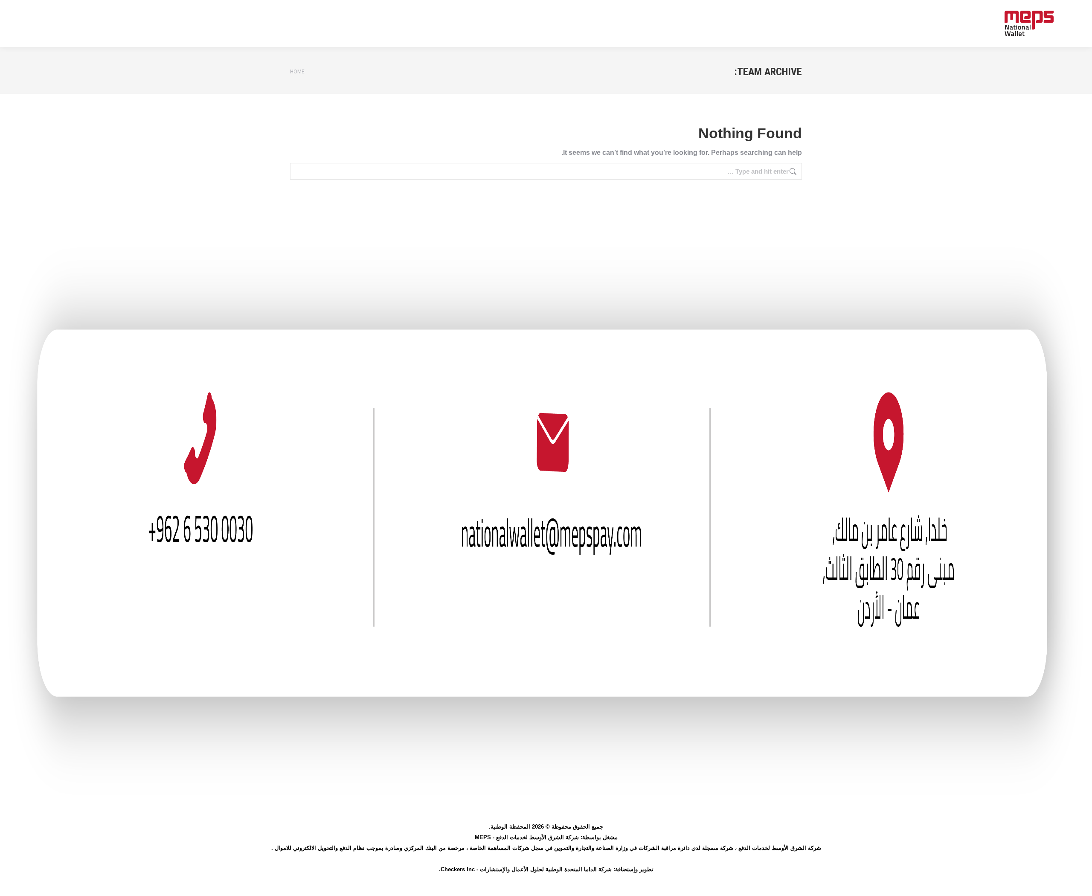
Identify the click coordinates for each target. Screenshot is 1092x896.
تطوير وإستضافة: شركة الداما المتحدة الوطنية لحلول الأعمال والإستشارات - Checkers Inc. (546, 869)
